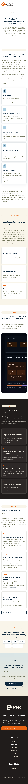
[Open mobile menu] (25, 4)
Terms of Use (21, 777)
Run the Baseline (11, 683)
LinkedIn (14, 768)
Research (14, 750)
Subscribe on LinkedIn (11, 728)
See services (12, 587)
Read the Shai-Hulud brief (10, 613)
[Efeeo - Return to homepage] (7, 4)
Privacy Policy (11, 777)
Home (14, 741)
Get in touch (14, 756)
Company (14, 753)
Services (14, 747)
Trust (4, 777)
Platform (14, 744)
